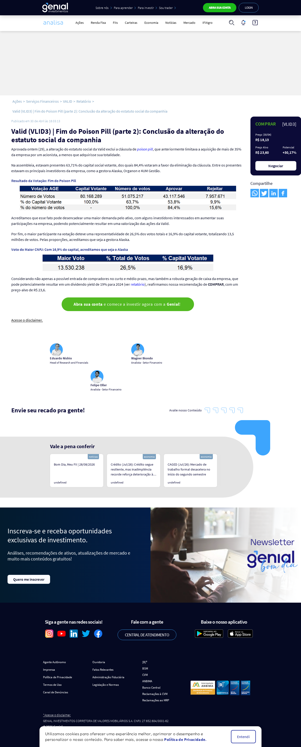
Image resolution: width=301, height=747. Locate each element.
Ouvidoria (98, 662)
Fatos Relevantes (102, 670)
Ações (79, 22)
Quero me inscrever (28, 579)
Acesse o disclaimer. (27, 320)
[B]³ (144, 662)
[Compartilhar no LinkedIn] (273, 193)
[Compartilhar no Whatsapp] (254, 193)
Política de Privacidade (57, 677)
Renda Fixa (98, 22)
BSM (145, 668)
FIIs (115, 22)
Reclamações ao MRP (155, 700)
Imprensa (49, 670)
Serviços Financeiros (42, 101)
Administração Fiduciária (108, 677)
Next (224, 470)
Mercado (189, 22)
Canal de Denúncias (55, 692)
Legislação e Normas (105, 685)
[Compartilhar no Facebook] (283, 193)
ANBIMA (147, 681)
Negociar (275, 165)
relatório (138, 284)
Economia (151, 22)
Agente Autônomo (54, 662)
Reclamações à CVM (154, 694)
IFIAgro (207, 22)
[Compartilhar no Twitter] (264, 193)
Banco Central (151, 688)
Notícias (170, 22)
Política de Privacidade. (185, 739)
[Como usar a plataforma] (255, 22)
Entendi (243, 736)
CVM (145, 675)
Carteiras (131, 22)
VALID (67, 101)
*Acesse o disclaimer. (57, 715)
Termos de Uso (52, 685)
